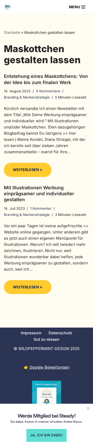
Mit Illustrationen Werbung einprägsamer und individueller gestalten (39, 193)
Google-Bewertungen (49, 367)
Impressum (31, 332)
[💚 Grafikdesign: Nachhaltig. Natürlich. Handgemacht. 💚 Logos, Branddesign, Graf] (8, 7)
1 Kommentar (40, 208)
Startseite (12, 32)
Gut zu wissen (46, 339)
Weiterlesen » (23, 172)
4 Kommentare (48, 91)
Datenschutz (60, 332)
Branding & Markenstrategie (27, 97)
